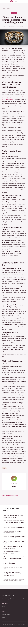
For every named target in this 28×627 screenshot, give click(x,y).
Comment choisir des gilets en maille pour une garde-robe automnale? (14, 579)
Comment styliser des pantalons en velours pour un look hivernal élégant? (14, 526)
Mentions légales (6, 614)
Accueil (3, 8)
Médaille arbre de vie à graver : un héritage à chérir (13, 567)
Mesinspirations (8, 595)
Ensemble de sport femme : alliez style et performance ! (13, 547)
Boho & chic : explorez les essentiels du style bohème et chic (13, 516)
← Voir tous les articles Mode (10, 495)
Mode (8, 8)
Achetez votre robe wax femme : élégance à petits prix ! (12, 552)
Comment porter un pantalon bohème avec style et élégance (14, 562)
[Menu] (16, 1)
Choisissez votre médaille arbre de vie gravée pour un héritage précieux (14, 557)
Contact (4, 617)
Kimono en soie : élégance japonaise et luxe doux (14, 542)
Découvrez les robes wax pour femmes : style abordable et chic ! (14, 537)
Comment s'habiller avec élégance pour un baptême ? (13, 531)
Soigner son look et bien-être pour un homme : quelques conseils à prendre (14, 521)
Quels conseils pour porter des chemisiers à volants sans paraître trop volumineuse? (13, 573)
